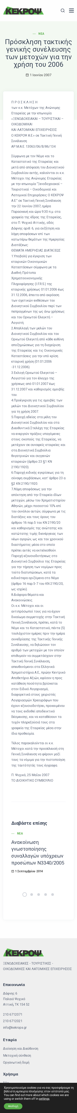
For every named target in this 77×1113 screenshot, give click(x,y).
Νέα (41, 33)
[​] (71, 10)
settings (44, 1098)
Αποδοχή (13, 1106)
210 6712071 (12, 1014)
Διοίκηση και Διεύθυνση (20, 1049)
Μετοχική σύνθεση (17, 1055)
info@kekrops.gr (15, 1027)
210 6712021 (12, 1021)
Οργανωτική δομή (16, 1062)
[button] (24, 894)
